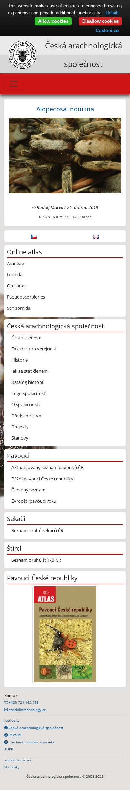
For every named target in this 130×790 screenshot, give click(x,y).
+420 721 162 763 (23, 702)
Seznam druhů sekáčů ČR (37, 530)
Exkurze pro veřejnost (34, 349)
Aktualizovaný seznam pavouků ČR (47, 467)
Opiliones (16, 285)
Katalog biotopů (28, 382)
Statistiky (11, 767)
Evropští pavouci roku (34, 501)
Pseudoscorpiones (26, 297)
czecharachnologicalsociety (31, 741)
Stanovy (19, 438)
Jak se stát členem (29, 371)
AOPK (8, 748)
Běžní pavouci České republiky (42, 478)
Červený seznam (28, 490)
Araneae (15, 263)
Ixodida (15, 274)
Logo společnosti (28, 393)
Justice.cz (12, 720)
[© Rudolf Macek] (65, 155)
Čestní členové (26, 337)
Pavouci (14, 734)
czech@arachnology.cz (27, 709)
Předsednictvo (26, 415)
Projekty (20, 427)
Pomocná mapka (18, 760)
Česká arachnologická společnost (35, 727)
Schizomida (19, 308)
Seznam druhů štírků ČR (36, 560)
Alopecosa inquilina (65, 108)
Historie (19, 360)
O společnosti (25, 404)
